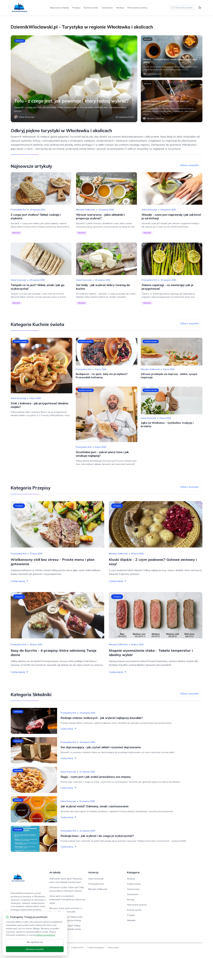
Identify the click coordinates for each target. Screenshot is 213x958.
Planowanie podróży (137, 7)
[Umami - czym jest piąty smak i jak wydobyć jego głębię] (171, 56)
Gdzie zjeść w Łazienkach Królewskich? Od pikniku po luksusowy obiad (67, 899)
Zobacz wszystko (189, 165)
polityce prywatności (45, 935)
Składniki (19, 41)
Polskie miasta (134, 884)
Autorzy (93, 872)
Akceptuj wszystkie (35, 949)
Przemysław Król (18, 209)
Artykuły (55, 872)
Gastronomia (133, 889)
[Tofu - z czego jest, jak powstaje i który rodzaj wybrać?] (74, 78)
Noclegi (130, 899)
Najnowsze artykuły (59, 7)
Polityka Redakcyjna (95, 947)
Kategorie (133, 872)
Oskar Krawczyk (149, 209)
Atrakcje (120, 7)
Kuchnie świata (91, 7)
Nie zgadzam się (35, 942)
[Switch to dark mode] (199, 7)
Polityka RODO (77, 947)
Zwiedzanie (107, 7)
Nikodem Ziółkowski (85, 209)
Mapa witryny (113, 947)
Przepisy (76, 7)
